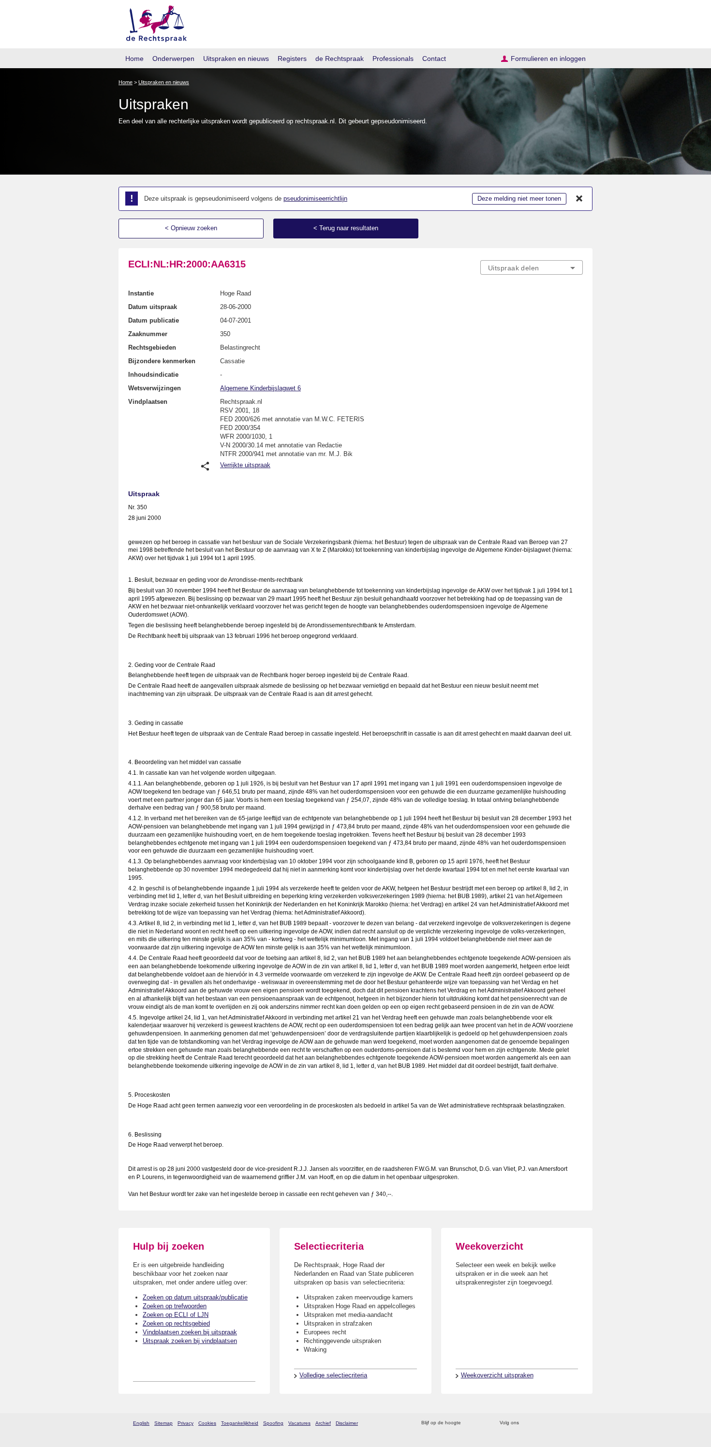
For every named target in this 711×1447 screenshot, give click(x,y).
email (482, 1423)
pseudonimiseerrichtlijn (315, 198)
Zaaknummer (147, 334)
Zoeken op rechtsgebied (176, 1323)
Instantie (141, 293)
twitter (527, 1423)
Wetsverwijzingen (154, 388)
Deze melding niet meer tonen (519, 198)
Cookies (207, 1423)
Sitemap (163, 1423)
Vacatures (299, 1423)
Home (134, 58)
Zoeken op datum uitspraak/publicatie (195, 1297)
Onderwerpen (173, 58)
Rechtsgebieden (152, 347)
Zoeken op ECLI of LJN (175, 1314)
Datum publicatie (153, 320)
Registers (292, 58)
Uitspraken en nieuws (236, 58)
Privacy (185, 1423)
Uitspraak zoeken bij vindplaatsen (190, 1340)
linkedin (565, 1423)
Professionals (393, 58)
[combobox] (531, 267)
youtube (578, 1423)
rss (470, 1423)
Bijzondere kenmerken (161, 361)
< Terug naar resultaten (345, 228)
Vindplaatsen (147, 401)
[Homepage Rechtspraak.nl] (153, 22)
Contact (434, 58)
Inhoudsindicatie (153, 374)
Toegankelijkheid (239, 1423)
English (141, 1423)
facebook (540, 1423)
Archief (323, 1423)
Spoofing (273, 1423)
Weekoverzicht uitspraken (497, 1375)
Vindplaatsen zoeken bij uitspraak (190, 1332)
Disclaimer (347, 1423)
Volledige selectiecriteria (333, 1375)
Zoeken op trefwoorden (175, 1306)
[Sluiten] (579, 198)
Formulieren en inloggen (548, 58)
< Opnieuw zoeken (191, 228)
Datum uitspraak (152, 306)
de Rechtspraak (339, 58)
